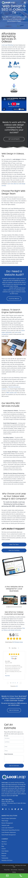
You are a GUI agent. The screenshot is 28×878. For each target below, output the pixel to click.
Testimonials (5, 858)
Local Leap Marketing (7, 45)
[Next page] (20, 683)
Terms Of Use (21, 869)
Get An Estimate (14, 710)
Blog (3, 846)
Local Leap (4, 782)
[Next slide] (25, 599)
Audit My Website (14, 298)
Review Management (7, 823)
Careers (4, 848)
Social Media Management (9, 835)
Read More (7, 675)
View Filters (14, 648)
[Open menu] (24, 2)
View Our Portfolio (14, 550)
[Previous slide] (3, 599)
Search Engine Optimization (9, 818)
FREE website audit (11, 392)
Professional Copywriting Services (10, 830)
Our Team (4, 844)
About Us (4, 841)
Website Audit (5, 825)
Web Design (5, 820)
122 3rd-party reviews (18, 642)
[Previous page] (8, 683)
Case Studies (5, 851)
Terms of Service (14, 869)
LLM (17, 686)
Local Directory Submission (9, 832)
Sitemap (14, 872)
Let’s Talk (15, 795)
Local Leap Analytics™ (8, 827)
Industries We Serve (7, 860)
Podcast (4, 855)
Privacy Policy (7, 869)
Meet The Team (14, 544)
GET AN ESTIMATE (14, 139)
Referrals (4, 853)
